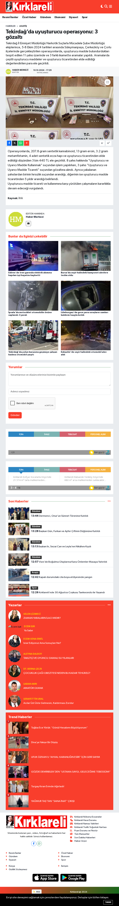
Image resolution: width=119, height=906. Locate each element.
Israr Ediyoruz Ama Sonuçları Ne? (42, 643)
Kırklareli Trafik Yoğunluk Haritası (90, 827)
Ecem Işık (29, 626)
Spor (85, 17)
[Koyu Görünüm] (102, 6)
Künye (12, 866)
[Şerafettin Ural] (14, 701)
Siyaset (73, 17)
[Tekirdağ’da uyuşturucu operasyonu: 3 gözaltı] (59, 107)
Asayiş (23, 26)
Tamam (108, 902)
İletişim (64, 866)
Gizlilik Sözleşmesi (18, 869)
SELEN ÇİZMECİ (32, 614)
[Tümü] (109, 501)
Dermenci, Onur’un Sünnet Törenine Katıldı (59, 515)
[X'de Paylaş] (14, 143)
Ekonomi (60, 17)
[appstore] (46, 877)
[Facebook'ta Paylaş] (9, 143)
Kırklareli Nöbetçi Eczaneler (88, 817)
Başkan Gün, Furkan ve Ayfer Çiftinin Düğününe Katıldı (65, 531)
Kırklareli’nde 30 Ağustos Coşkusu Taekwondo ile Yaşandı (68, 592)
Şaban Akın (30, 684)
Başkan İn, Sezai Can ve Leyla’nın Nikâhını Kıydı (61, 546)
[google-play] (73, 877)
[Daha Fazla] (26, 143)
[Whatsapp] (39, 843)
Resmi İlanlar (10, 17)
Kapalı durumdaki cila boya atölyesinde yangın (61, 577)
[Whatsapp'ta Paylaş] (20, 143)
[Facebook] (33, 843)
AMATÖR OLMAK (33, 688)
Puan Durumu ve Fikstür (86, 830)
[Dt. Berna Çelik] (14, 671)
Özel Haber (29, 17)
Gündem (45, 17)
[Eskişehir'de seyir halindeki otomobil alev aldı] (86, 335)
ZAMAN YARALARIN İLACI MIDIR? (42, 618)
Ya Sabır (28, 630)
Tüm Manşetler (82, 834)
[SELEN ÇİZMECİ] (14, 616)
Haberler (10, 26)
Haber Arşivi (80, 841)
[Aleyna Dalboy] (14, 656)
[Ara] (106, 6)
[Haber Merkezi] (15, 219)
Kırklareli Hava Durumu (85, 820)
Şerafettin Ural (33, 699)
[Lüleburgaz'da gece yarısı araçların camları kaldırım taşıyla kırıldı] (86, 295)
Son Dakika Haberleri (84, 837)
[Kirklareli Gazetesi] (29, 7)
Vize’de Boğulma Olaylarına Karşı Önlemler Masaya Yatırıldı (69, 561)
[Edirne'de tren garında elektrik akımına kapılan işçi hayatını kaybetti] (33, 256)
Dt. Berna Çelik (32, 669)
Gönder (15, 415)
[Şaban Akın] (14, 686)
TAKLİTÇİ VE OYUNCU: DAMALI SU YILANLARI (48, 658)
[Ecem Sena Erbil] (14, 641)
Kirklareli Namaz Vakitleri (86, 823)
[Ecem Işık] (14, 626)
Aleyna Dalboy (32, 654)
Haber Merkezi (35, 217)
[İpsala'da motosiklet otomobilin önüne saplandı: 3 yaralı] (33, 295)
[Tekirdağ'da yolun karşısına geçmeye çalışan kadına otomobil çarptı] (33, 335)
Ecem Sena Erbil (33, 639)
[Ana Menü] (110, 6)
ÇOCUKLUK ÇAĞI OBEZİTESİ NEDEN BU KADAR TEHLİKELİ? (56, 673)
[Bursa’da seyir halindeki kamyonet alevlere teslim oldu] (86, 256)
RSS (38, 892)
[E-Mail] (28, 223)
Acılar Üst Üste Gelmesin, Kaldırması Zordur (48, 703)
